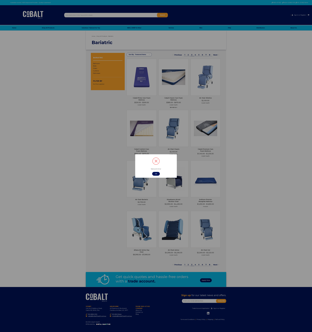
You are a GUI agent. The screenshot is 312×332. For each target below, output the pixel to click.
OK (156, 174)
